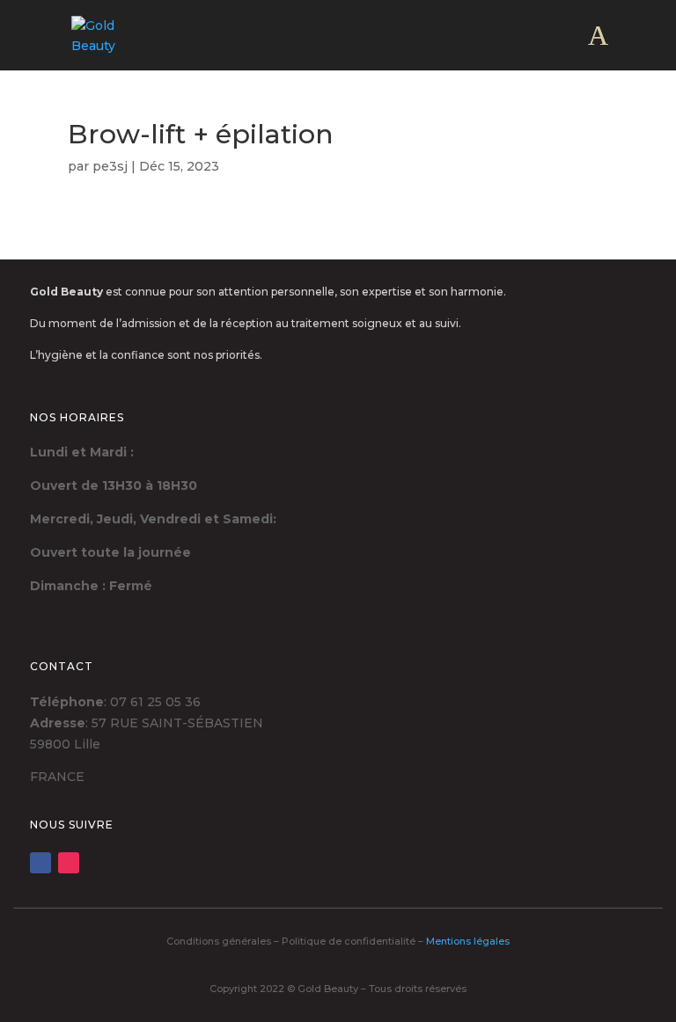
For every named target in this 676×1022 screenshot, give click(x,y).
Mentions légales (468, 941)
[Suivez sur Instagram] (68, 862)
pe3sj (110, 166)
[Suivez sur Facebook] (40, 862)
